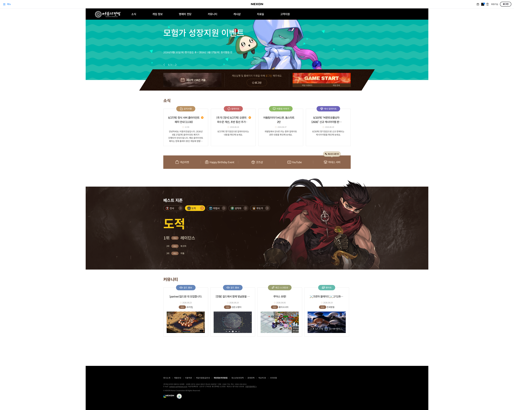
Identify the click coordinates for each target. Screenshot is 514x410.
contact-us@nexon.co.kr (178, 386)
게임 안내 (336, 85)
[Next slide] (176, 65)
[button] (173, 208)
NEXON (168, 396)
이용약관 (188, 377)
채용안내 (177, 377)
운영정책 (250, 377)
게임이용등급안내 (203, 377)
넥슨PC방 (262, 377)
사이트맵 (273, 377)
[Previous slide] (164, 65)
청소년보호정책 (237, 377)
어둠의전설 (107, 14)
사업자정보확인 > (251, 386)
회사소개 (166, 377)
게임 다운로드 (307, 85)
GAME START (322, 78)
